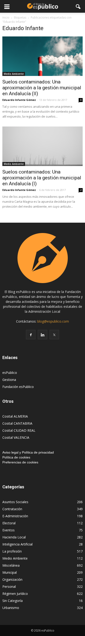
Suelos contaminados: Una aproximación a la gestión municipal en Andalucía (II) (41, 87)
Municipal (9, 572)
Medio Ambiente (14, 73)
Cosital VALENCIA (15, 437)
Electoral (9, 523)
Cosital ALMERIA (15, 416)
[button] (78, 6)
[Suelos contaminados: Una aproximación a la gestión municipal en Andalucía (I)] (42, 146)
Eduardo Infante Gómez (19, 100)
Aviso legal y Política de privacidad (28, 452)
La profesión (12, 551)
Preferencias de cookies (20, 462)
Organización (12, 579)
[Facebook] (30, 334)
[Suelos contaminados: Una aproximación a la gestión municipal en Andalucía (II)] (42, 56)
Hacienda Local (14, 537)
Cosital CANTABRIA (17, 423)
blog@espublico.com (53, 321)
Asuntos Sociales (15, 502)
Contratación (12, 509)
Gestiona (9, 379)
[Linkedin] (42, 334)
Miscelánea (11, 565)
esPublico (9, 372)
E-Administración (15, 516)
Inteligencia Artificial (17, 544)
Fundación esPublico (18, 386)
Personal (9, 586)
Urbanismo (10, 607)
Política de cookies (16, 457)
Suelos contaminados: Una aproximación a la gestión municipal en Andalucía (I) (41, 177)
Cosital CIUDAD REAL (18, 430)
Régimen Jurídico (15, 593)
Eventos (8, 530)
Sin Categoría (12, 600)
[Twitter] (54, 334)
